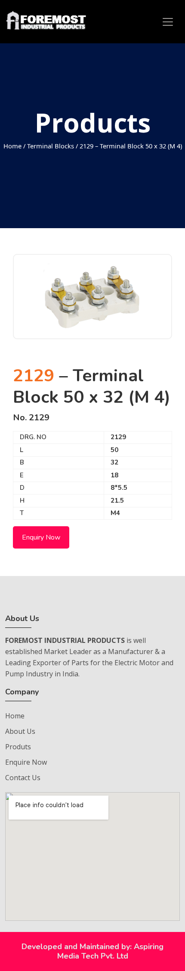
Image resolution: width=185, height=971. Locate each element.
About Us (20, 731)
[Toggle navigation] (168, 21)
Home (12, 146)
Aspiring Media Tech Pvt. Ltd (110, 951)
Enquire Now (26, 762)
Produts (18, 746)
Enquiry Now (41, 537)
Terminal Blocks (50, 146)
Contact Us (22, 777)
